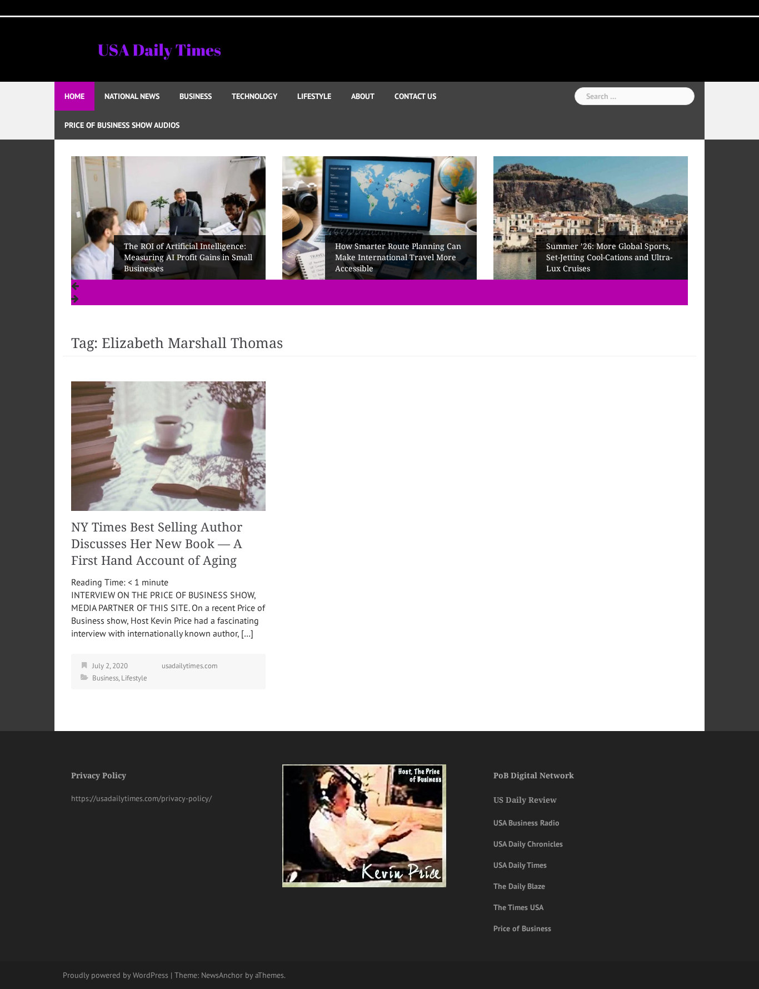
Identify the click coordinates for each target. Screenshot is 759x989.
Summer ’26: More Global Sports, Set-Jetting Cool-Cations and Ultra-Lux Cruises (398, 257)
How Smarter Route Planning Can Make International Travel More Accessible (187, 257)
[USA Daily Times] (158, 48)
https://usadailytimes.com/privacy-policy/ (141, 798)
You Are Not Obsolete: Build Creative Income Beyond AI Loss (606, 263)
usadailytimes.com (190, 665)
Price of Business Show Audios (121, 125)
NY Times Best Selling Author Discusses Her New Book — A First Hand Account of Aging (156, 544)
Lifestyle (314, 96)
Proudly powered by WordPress (115, 975)
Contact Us (415, 96)
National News (131, 96)
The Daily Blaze (519, 886)
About (362, 96)
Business (195, 96)
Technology (254, 96)
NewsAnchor (222, 975)
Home (74, 96)
